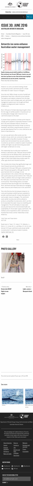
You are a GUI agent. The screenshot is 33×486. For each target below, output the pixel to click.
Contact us (16, 445)
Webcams (25, 443)
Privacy (24, 449)
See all (2, 277)
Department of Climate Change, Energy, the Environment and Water (16, 422)
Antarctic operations (6, 448)
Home (2, 34)
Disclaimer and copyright (26, 446)
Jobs (15, 447)
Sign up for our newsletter (10, 475)
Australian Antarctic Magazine (13, 34)
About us (16, 443)
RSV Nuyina (6, 451)
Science (7, 36)
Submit (4, 482)
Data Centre (16, 455)
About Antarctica (8, 443)
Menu (28, 17)
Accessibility (26, 451)
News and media (7, 454)
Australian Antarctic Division (16, 424)
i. (7, 232)
